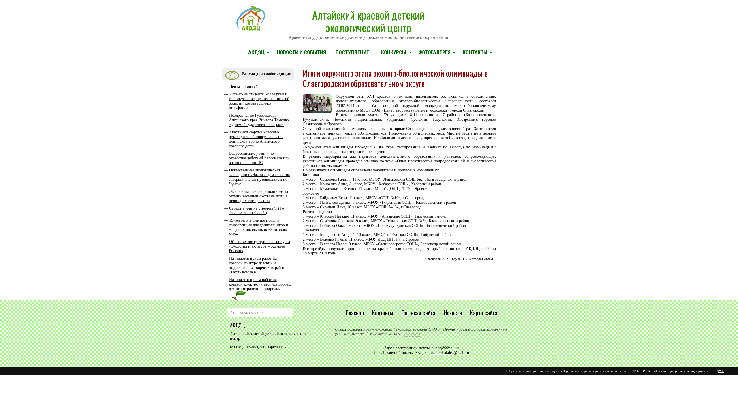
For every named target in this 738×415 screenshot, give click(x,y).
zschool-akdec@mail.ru (450, 352)
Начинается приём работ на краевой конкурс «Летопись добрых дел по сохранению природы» (260, 284)
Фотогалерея (434, 52)
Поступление (352, 52)
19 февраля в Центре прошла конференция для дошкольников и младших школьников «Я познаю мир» (258, 227)
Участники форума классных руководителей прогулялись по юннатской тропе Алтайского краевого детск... (256, 139)
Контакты (475, 52)
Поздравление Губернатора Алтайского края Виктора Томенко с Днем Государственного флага (259, 120)
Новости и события (301, 52)
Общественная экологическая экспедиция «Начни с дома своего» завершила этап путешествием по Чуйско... (259, 177)
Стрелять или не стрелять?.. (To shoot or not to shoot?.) (256, 210)
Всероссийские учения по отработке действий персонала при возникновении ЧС (259, 158)
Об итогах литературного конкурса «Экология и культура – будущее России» (259, 246)
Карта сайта (483, 312)
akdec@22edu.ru (445, 348)
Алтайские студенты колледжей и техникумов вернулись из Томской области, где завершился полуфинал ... (259, 101)
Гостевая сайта (418, 312)
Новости (453, 312)
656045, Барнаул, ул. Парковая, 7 (258, 347)
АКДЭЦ (256, 52)
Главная (355, 312)
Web (721, 371)
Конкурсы (393, 52)
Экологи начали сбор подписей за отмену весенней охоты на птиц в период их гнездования (258, 196)
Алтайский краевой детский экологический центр (368, 23)
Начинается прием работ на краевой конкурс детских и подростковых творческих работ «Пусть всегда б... (257, 265)
